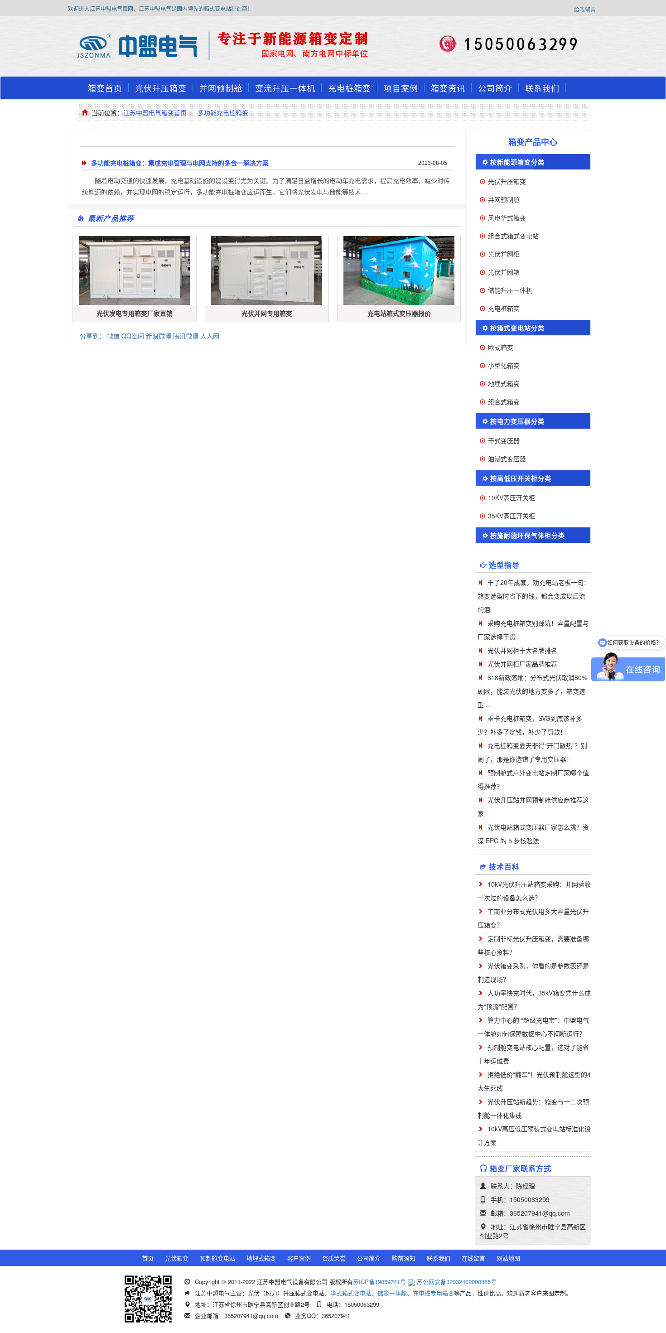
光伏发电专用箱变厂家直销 (135, 313)
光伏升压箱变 (161, 88)
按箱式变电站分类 (517, 327)
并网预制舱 (220, 88)
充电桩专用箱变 (433, 1293)
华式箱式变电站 (351, 1293)
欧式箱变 (500, 347)
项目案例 (401, 88)
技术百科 (504, 866)
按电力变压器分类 (517, 420)
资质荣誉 (334, 1258)
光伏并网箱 (504, 271)
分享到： (92, 335)
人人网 (209, 335)
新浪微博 (158, 335)
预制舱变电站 (217, 1258)
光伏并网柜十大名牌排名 (522, 650)
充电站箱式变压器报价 (399, 313)
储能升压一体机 (510, 290)
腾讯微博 (185, 335)
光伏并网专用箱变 (266, 313)
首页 (148, 1258)
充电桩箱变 (349, 88)
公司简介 (495, 88)
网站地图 (508, 1258)
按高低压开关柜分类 (520, 478)
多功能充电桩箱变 (223, 112)
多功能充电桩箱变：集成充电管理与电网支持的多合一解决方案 (180, 162)
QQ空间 (132, 335)
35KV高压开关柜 (511, 515)
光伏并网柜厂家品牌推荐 (522, 663)
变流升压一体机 (285, 88)
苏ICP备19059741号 (379, 1281)
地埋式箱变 (504, 383)
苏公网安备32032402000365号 (457, 1281)
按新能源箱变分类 (517, 161)
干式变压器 (504, 440)
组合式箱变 (504, 401)
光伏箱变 (176, 1258)
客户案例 (299, 1258)
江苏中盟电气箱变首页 (155, 112)
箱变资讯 (448, 88)
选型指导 (504, 565)
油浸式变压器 (507, 458)
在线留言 (473, 1258)
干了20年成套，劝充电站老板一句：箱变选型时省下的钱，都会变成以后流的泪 (534, 596)
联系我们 (542, 88)
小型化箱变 (504, 365)
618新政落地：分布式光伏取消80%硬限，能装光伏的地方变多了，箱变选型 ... (532, 691)
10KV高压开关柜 (511, 497)
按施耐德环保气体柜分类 (527, 535)
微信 (113, 335)
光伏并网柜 (504, 253)
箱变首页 (105, 88)
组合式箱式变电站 (513, 235)
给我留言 (585, 9)
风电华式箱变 (507, 217)
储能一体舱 (392, 1293)
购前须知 (403, 1258)
